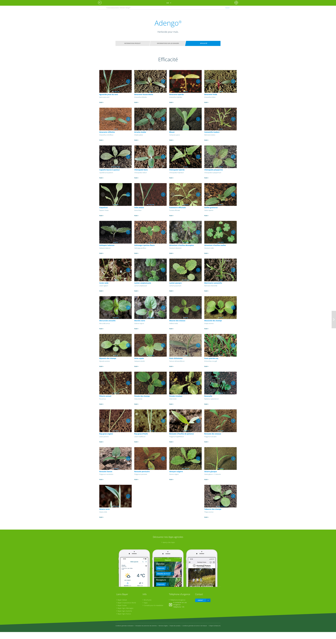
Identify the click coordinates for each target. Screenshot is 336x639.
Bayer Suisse (122, 605)
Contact (200, 600)
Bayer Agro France (124, 614)
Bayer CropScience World (127, 603)
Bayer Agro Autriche (125, 611)
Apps (146, 603)
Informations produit (132, 43)
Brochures (147, 600)
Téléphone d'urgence (177, 600)
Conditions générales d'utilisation (124, 626)
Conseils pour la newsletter (153, 605)
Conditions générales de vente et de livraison (194, 626)
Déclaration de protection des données (146, 626)
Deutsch (227, 8)
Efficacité (203, 43)
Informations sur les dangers (168, 43)
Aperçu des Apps (169, 542)
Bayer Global (122, 600)
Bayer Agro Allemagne (125, 608)
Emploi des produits (175, 626)
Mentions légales (163, 626)
